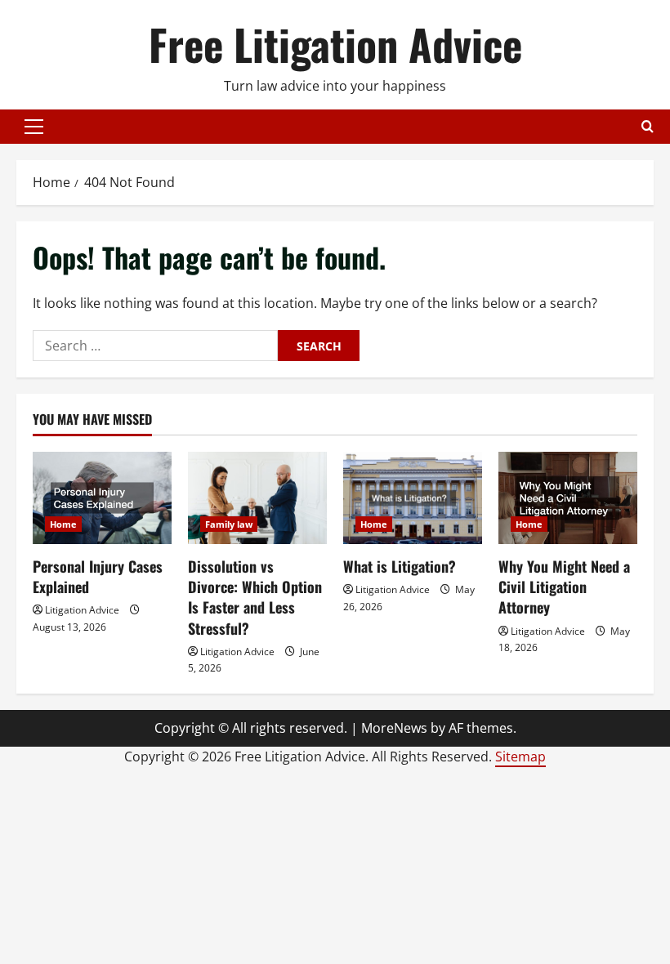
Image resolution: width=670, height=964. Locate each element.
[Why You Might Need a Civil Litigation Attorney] (567, 498)
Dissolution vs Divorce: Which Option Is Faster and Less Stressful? (255, 597)
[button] (33, 126)
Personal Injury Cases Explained (98, 576)
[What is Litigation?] (412, 498)
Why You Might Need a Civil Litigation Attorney (564, 587)
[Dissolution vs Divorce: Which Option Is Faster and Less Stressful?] (257, 498)
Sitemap (520, 756)
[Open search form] (647, 126)
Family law (228, 524)
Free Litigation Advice (335, 43)
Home (63, 524)
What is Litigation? (399, 566)
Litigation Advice (82, 610)
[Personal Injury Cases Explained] (102, 498)
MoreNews (394, 728)
